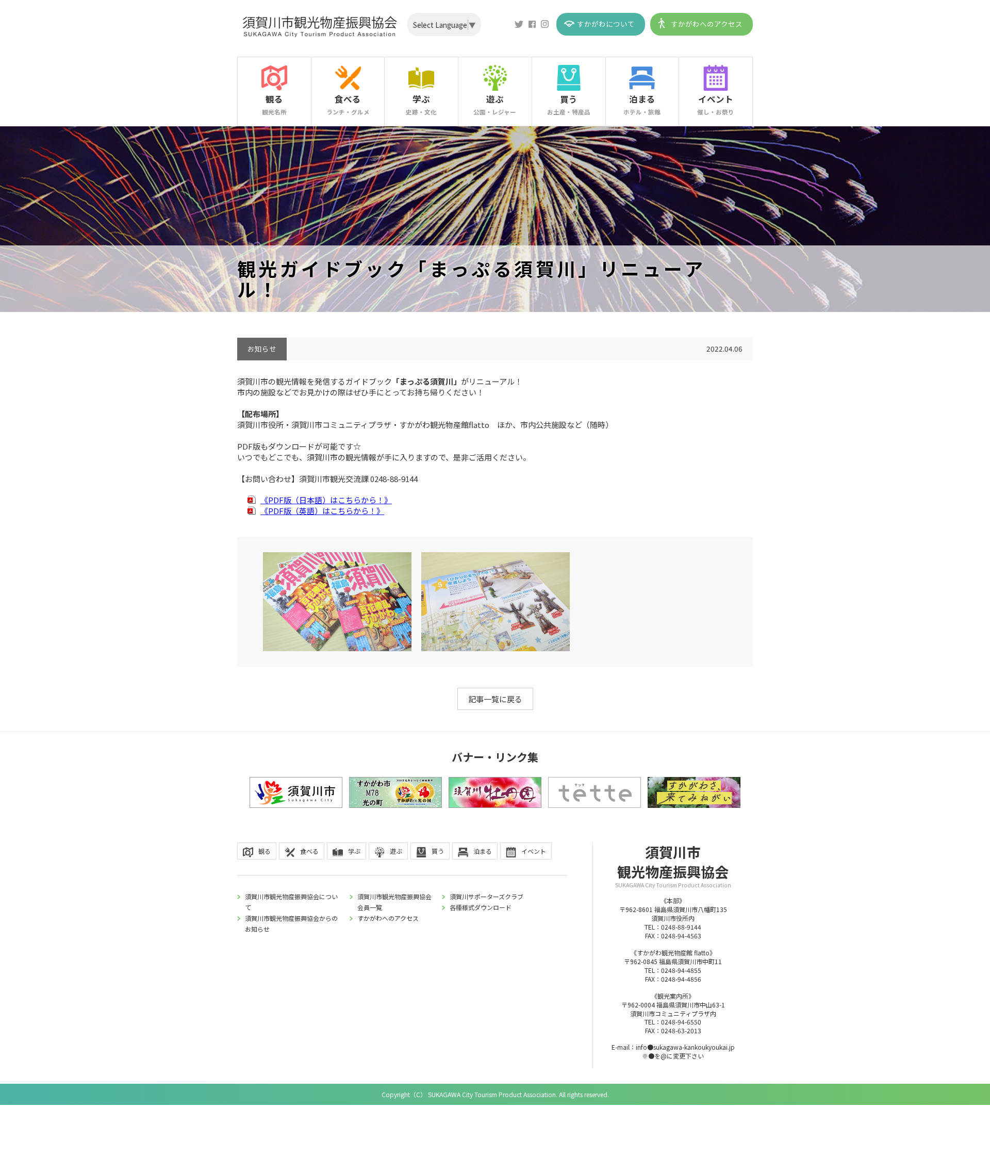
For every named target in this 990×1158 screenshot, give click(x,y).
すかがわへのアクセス (706, 24)
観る (274, 104)
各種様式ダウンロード (481, 907)
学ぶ (421, 104)
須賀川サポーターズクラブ (486, 896)
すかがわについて (606, 24)
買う (568, 104)
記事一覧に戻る (495, 698)
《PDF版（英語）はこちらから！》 (322, 510)
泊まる (642, 104)
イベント (715, 104)
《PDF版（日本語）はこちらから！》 (326, 499)
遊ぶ (494, 104)
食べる (348, 104)
